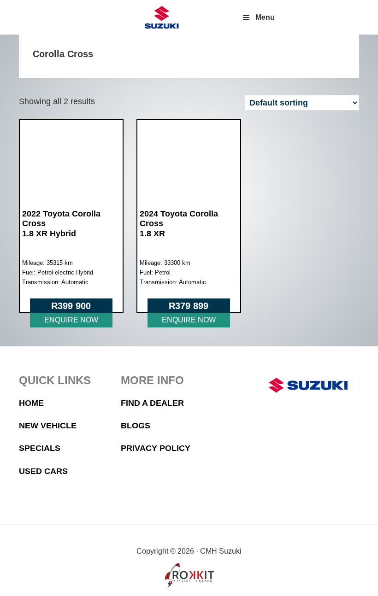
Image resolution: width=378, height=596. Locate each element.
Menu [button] (265, 17)
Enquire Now (71, 320)
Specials (39, 448)
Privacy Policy (155, 448)
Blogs (135, 425)
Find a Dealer (152, 403)
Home (31, 403)
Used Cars (43, 471)
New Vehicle (48, 425)
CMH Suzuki (161, 17)
